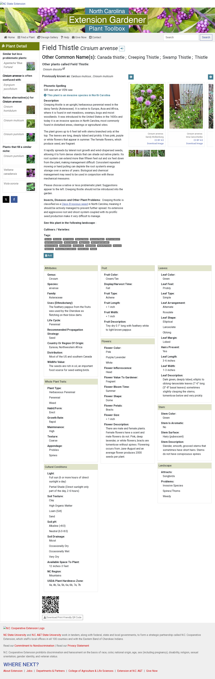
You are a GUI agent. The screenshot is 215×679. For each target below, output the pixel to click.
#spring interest (82, 239)
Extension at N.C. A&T (129, 670)
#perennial (49, 249)
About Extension (13, 670)
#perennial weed (51, 246)
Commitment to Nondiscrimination (34, 645)
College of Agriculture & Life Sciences (91, 670)
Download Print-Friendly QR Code (63, 617)
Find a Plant (27, 37)
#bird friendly (78, 246)
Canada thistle (110, 57)
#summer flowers (97, 239)
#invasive (117, 246)
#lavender (57, 239)
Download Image (155, 143)
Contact (96, 37)
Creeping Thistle (143, 57)
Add (49, 255)
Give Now (81, 37)
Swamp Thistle (177, 57)
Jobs (29, 670)
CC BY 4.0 (159, 140)
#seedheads (90, 246)
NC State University (14, 635)
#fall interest (68, 239)
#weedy (93, 249)
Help (66, 37)
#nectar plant (83, 249)
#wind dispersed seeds (100, 242)
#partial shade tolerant (53, 242)
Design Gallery (49, 37)
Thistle (201, 57)
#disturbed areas (70, 242)
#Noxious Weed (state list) (66, 249)
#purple (48, 239)
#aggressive (84, 242)
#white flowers (65, 246)
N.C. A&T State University (46, 635)
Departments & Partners (50, 670)
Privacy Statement (78, 645)
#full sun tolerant (112, 239)
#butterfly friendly (104, 246)
